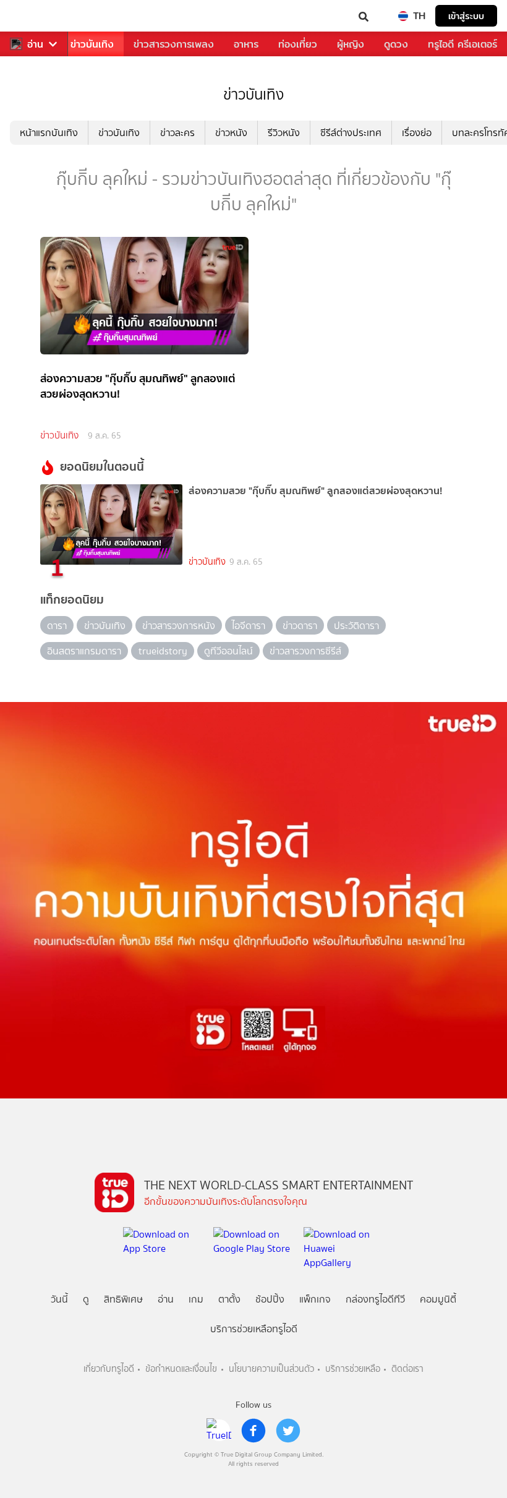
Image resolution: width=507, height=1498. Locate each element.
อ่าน (35, 44)
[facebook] (253, 1430)
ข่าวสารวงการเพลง (174, 44)
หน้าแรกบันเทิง (49, 133)
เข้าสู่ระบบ (466, 16)
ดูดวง (396, 44)
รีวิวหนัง (284, 133)
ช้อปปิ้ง (269, 1299)
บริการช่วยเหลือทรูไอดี (253, 1329)
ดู (86, 1299)
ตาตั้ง (229, 1299)
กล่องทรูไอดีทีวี (375, 1299)
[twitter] (288, 1430)
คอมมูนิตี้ (438, 1299)
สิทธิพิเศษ (123, 1299)
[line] (219, 1430)
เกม (196, 1299)
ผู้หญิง (350, 44)
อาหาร (246, 44)
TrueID (34, 16)
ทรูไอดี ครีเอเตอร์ (462, 44)
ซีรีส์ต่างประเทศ (350, 133)
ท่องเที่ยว (297, 44)
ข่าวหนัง (231, 133)
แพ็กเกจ (315, 1299)
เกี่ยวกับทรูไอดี (108, 1369)
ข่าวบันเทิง (92, 44)
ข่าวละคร (177, 133)
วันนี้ (59, 1299)
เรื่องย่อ (417, 133)
